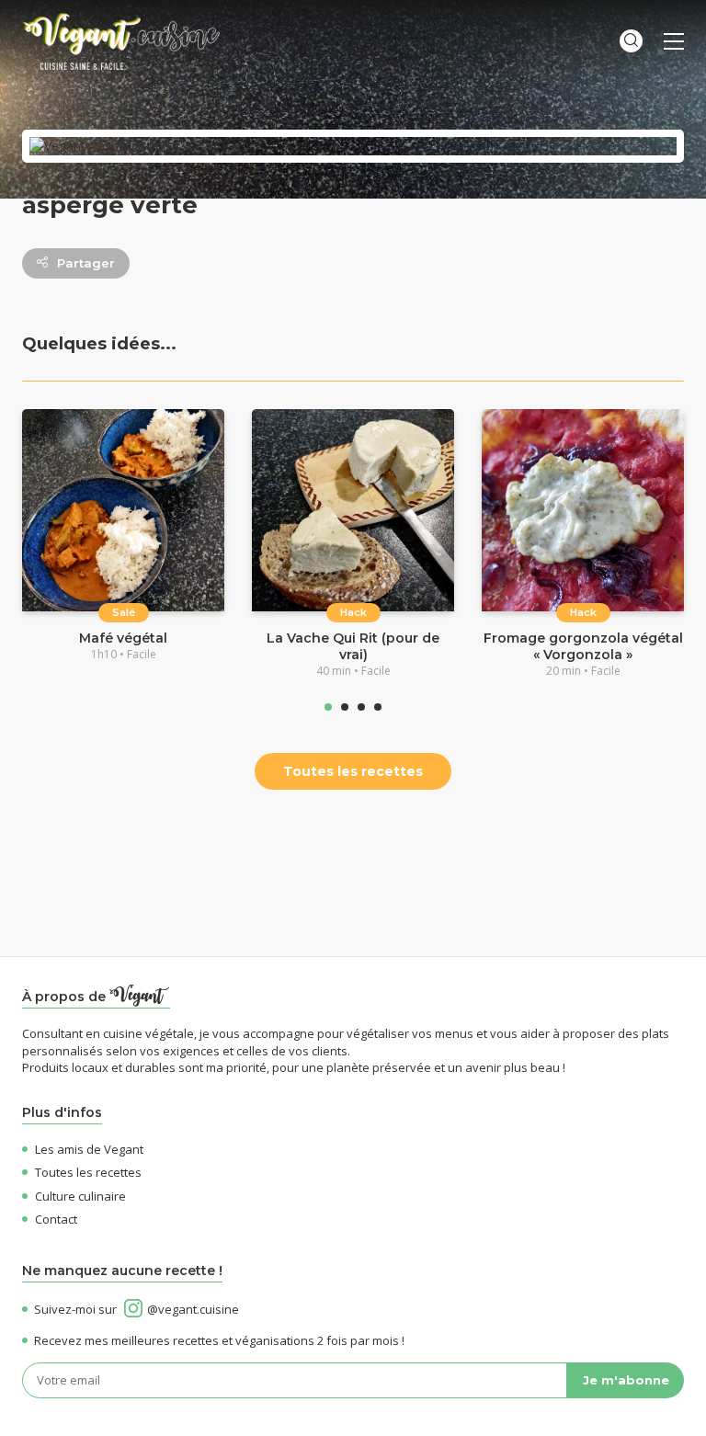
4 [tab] (377, 707)
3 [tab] (361, 707)
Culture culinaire (80, 1196)
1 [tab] (328, 707)
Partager (86, 263)
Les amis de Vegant (89, 1149)
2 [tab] (344, 707)
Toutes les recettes (353, 771)
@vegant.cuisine (193, 1309)
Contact (56, 1219)
